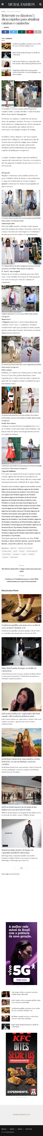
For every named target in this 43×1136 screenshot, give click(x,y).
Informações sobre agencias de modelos (22, 514)
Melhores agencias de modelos (28, 489)
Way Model (28, 544)
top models (14, 557)
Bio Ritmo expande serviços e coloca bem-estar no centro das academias (25, 1017)
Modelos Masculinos (15, 505)
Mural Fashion (10, 1132)
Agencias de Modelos (31, 508)
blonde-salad (7, 551)
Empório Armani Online (32, 505)
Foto (4, 114)
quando (5, 184)
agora (10, 477)
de (10, 160)
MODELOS (6, 754)
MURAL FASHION (21, 4)
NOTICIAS (29, 1129)
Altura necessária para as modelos (14, 492)
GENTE (5, 709)
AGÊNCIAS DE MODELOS (14, 11)
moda (13, 150)
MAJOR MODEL (8, 664)
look (19, 163)
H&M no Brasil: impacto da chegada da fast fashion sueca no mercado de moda (19, 808)
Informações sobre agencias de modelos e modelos (20, 516)
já (37, 139)
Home (3, 11)
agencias (13, 548)
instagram (16, 554)
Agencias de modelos (9, 489)
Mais (21, 868)
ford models (7, 554)
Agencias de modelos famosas (12, 511)
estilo (11, 226)
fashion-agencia (32, 551)
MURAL (6, 27)
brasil (15, 551)
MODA (5, 621)
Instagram (21, 114)
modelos (31, 554)
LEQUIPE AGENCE (15, 544)
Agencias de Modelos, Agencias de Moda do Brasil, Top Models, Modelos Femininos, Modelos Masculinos (21, 527)
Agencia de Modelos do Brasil (20, 497)
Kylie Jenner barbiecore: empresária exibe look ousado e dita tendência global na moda (27, 62)
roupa (23, 142)
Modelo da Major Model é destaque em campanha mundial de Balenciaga (17, 851)
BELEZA (4, 1129)
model (24, 554)
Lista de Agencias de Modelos (12, 508)
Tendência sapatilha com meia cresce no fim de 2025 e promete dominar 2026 (27, 45)
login (7, 874)
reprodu (5, 557)
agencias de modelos (25, 548)
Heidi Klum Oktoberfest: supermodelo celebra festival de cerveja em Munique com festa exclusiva (27, 72)
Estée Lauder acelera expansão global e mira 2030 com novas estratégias (25, 1001)
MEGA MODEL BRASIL (18, 541)
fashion (12, 471)
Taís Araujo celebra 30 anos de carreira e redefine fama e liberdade (24, 993)
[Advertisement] (21, 896)
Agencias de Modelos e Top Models (14, 519)
